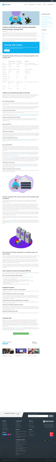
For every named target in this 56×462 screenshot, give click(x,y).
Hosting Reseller (4, 424)
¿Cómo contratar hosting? (29, 277)
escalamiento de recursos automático (15, 222)
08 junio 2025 (5, 31)
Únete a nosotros (31, 425)
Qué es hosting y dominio (19, 446)
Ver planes (7, 50)
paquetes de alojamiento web (19, 114)
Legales (52, 460)
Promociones (44, 43)
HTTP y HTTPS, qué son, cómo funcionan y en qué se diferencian (32, 355)
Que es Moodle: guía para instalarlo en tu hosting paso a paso (20, 355)
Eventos (43, 36)
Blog (29, 424)
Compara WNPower (50, 4)
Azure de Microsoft (25, 154)
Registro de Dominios (5, 429)
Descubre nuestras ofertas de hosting (21, 333)
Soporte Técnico (31, 431)
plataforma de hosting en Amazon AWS (8, 157)
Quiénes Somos (31, 422)
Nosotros (43, 42)
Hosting (25, 4)
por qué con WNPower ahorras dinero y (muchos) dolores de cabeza (27, 115)
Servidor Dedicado (5, 428)
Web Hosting (4, 422)
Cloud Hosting (38, 4)
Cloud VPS (44, 4)
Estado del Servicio (31, 435)
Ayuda (30, 432)
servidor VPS (28, 126)
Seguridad (43, 45)
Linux (42, 39)
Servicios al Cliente (44, 46)
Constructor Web (18, 424)
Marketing (43, 40)
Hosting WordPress (32, 4)
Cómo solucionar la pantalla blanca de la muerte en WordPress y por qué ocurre (21, 451)
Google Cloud (20, 154)
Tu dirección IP (31, 434)
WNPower (10, 31)
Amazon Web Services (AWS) (14, 154)
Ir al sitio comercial (51, 429)
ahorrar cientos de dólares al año (17, 327)
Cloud (42, 32)
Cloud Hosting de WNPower (7, 220)
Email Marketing (18, 425)
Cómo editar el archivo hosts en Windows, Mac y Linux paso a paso (7, 355)
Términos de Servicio (47, 460)
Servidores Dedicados (45, 48)
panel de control (22, 140)
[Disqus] (21, 371)
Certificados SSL (18, 422)
